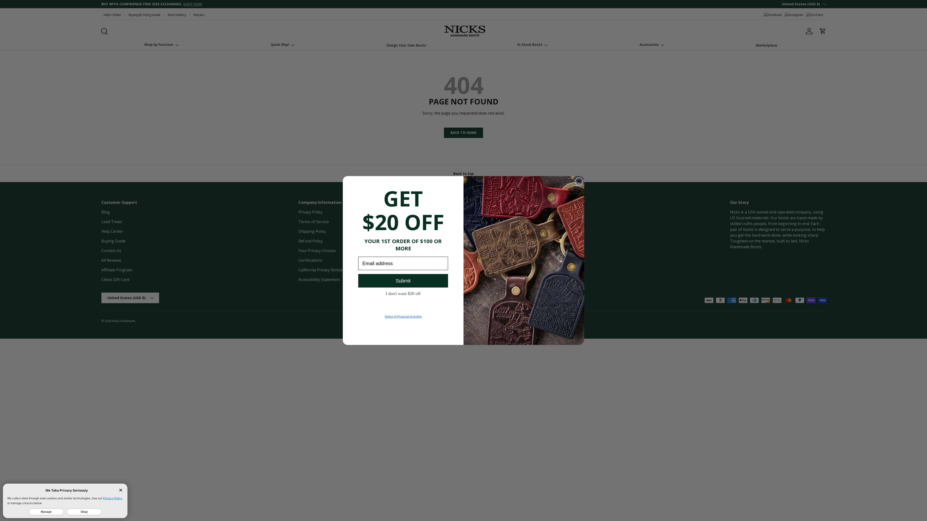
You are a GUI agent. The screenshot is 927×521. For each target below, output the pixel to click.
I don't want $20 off (403, 293)
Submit (403, 280)
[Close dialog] (579, 181)
